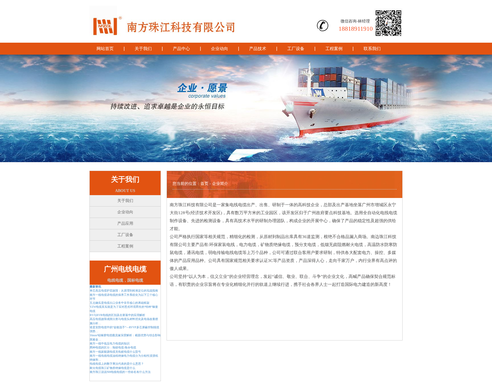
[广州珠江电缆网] (189, 21)
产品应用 (125, 223)
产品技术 (257, 48)
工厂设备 (295, 48)
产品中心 (181, 48)
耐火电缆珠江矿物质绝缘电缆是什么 (112, 367)
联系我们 (372, 48)
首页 (204, 183)
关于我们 (143, 48)
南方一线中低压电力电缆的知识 (110, 343)
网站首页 (105, 48)
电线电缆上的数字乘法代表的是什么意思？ (117, 363)
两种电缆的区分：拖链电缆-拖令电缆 (113, 347)
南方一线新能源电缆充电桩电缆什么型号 (115, 351)
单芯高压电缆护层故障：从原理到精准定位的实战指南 (124, 290)
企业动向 (219, 48)
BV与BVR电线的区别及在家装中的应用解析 (117, 315)
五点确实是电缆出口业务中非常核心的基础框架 (119, 302)
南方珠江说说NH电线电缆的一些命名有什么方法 (120, 371)
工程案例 (334, 48)
